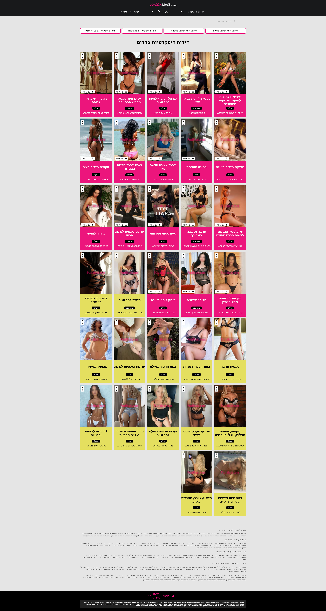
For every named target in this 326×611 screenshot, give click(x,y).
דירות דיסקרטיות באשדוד (184, 30)
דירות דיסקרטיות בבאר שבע (100, 30)
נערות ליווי (161, 11)
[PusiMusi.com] (163, 5)
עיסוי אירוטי (131, 11)
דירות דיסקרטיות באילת (225, 30)
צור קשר (168, 595)
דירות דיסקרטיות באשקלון (142, 30)
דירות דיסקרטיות (195, 11)
